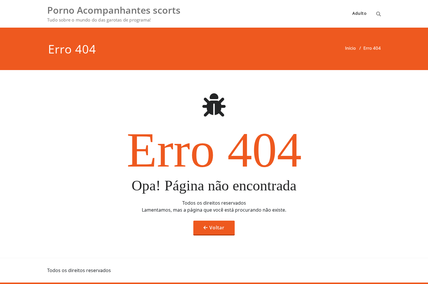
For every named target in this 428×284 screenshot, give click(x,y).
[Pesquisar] (378, 14)
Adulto (359, 13)
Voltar (216, 227)
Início (350, 48)
